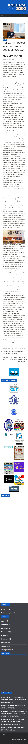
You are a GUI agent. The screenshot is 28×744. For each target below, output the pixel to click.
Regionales (4, 642)
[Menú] (2, 15)
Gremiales (4, 624)
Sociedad (4, 646)
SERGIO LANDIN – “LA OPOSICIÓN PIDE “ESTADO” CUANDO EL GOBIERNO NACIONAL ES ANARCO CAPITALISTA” (13, 700)
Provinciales (4, 639)
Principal (3, 635)
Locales (5, 39)
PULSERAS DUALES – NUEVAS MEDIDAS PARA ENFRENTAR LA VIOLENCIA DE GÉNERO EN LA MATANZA (14, 351)
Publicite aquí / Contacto (8, 613)
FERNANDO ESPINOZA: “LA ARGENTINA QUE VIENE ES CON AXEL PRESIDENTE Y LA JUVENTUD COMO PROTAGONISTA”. (13, 722)
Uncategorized (5, 650)
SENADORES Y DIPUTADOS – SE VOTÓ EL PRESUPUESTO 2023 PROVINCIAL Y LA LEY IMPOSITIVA (13, 360)
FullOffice (23, 739)
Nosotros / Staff (6, 609)
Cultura (3, 621)
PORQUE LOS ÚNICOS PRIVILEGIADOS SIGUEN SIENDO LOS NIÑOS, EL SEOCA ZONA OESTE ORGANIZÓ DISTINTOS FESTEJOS (14, 714)
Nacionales (4, 632)
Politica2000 (13, 734)
